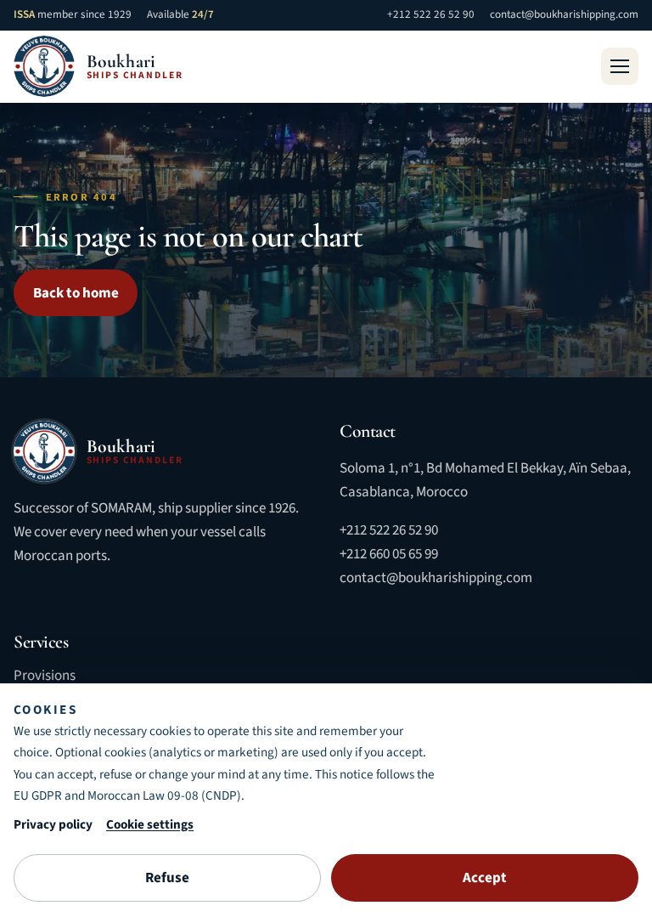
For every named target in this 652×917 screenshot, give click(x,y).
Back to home (76, 293)
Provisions (45, 675)
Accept (485, 878)
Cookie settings (150, 824)
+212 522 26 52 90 (431, 14)
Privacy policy (53, 824)
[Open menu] (619, 66)
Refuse (167, 878)
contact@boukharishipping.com (564, 14)
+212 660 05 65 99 (389, 554)
